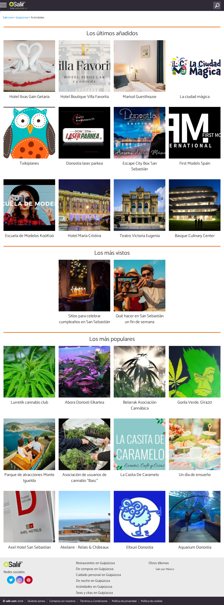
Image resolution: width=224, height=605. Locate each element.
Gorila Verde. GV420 (194, 403)
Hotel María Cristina (84, 236)
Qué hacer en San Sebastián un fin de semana (140, 319)
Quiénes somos (36, 601)
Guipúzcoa (22, 17)
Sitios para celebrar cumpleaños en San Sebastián (84, 319)
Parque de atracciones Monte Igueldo (29, 478)
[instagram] (20, 580)
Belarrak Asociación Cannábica (139, 405)
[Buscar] (217, 5)
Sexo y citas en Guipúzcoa (94, 593)
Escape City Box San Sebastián (139, 167)
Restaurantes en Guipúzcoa (95, 563)
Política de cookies (151, 601)
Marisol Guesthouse (139, 97)
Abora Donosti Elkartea (84, 403)
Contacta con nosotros (62, 601)
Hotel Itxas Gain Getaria (29, 97)
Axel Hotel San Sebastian (29, 548)
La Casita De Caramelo (139, 475)
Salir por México (165, 569)
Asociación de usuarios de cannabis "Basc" (84, 478)
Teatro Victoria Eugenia (140, 236)
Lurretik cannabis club (29, 403)
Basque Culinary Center (195, 236)
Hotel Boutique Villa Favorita (84, 97)
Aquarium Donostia (194, 548)
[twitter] (11, 580)
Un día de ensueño (195, 475)
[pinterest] (28, 580)
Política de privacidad (124, 601)
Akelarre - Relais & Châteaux (84, 548)
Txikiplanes (29, 164)
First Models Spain (194, 164)
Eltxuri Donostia (139, 548)
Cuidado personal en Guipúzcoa (98, 575)
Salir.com (8, 17)
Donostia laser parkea (84, 164)
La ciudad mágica (195, 97)
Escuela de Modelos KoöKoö (29, 236)
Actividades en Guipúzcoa (94, 587)
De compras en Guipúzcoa (95, 569)
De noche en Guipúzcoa (93, 581)
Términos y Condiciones (93, 601)
